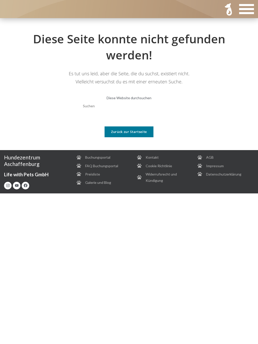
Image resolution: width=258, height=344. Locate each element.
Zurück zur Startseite (129, 131)
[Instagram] (8, 185)
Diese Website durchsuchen (129, 98)
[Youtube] (16, 185)
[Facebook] (25, 185)
